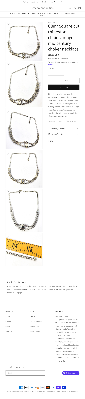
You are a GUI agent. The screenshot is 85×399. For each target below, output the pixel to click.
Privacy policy (51, 391)
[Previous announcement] (4, 14)
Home (8, 316)
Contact (8, 326)
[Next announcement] (80, 14)
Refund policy (35, 326)
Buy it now (64, 87)
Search (32, 316)
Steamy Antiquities (17, 391)
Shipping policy (73, 391)
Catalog (8, 321)
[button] (4, 7)
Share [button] (52, 141)
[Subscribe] (42, 373)
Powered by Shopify (29, 391)
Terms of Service (36, 321)
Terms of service (61, 391)
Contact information (44, 394)
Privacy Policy (35, 331)
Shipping (51, 58)
